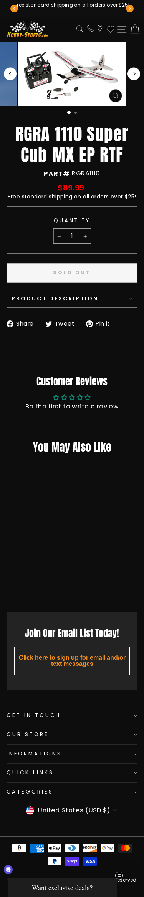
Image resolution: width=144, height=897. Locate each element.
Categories (30, 791)
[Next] (130, 8)
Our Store (28, 734)
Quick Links (30, 772)
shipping (60, 196)
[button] (62, 887)
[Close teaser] (119, 875)
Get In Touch (34, 715)
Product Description (55, 298)
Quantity (72, 220)
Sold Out (29, 589)
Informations (34, 753)
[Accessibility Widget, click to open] (8, 869)
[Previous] (14, 8)
